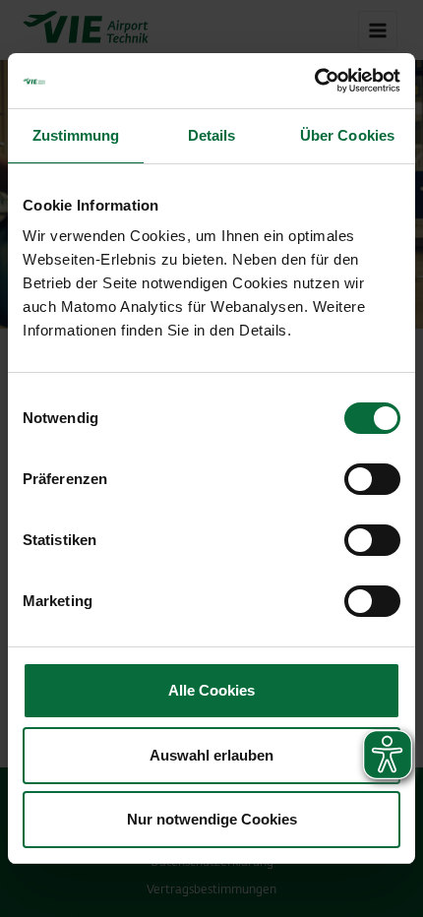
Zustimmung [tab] (76, 135)
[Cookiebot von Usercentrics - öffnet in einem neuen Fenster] (314, 80)
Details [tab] (212, 135)
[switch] (372, 479)
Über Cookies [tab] (347, 135)
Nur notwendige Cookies (212, 819)
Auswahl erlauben (211, 755)
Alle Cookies (211, 690)
